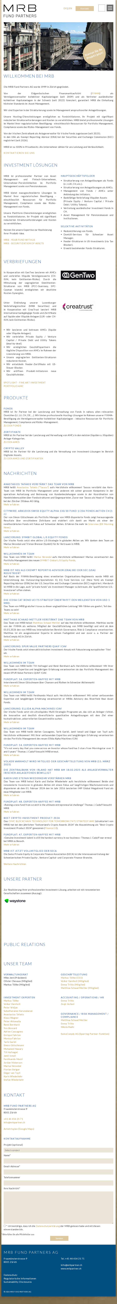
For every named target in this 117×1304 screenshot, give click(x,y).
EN (70, 8)
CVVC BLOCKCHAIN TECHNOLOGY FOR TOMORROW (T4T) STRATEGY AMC (52, 821)
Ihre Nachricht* (12, 1188)
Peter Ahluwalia (12, 1021)
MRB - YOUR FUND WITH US (19, 239)
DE (65, 8)
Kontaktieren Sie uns (19, 152)
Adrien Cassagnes (13, 1031)
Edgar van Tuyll (12, 1072)
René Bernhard (12, 1024)
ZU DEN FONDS (12, 425)
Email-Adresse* (12, 1166)
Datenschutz (10, 1275)
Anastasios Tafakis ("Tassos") (33, 487)
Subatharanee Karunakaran (18, 1010)
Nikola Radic (67, 1027)
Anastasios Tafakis (14, 1014)
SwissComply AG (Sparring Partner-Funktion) (85, 1033)
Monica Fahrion (12, 1038)
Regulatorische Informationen (20, 1278)
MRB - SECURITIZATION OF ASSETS (24, 243)
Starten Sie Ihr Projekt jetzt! (94, 53)
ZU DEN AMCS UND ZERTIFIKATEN (23, 458)
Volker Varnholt (12, 1004)
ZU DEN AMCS (12, 442)
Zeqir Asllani (67, 1004)
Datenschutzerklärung (48, 1226)
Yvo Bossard (10, 1028)
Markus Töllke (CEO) (72, 977)
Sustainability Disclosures (18, 1281)
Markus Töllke (11, 1000)
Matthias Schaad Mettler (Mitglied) (80, 988)
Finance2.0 (51, 828)
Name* (7, 1155)
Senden (59, 1238)
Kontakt (84, 8)
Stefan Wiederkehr (14, 1079)
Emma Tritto (67, 1000)
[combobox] (59, 1150)
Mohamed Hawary (13, 1048)
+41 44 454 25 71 (13, 1118)
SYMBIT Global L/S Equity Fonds (57, 560)
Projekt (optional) (13, 1144)
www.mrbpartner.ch (71, 1268)
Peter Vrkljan (11, 1007)
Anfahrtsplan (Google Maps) (19, 1128)
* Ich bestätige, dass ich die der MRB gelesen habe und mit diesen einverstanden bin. (52, 1228)
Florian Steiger (12, 1069)
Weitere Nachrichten (15, 864)
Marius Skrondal (43, 557)
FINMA (95, 93)
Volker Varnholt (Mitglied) (75, 981)
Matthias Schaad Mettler (46, 622)
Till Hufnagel (11, 1052)
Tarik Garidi (10, 1042)
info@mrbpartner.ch (14, 1122)
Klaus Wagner (11, 1017)
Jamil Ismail (10, 1055)
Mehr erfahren (11, 504)
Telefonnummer (12, 1177)
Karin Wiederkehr (13, 1076)
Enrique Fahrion (12, 1035)
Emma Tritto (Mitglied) (73, 984)
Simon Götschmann (14, 1045)
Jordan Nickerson (13, 1062)
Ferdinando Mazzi (13, 1059)
